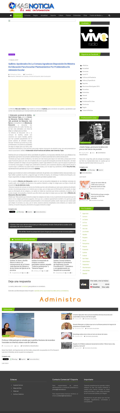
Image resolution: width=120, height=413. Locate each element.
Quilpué (84, 255)
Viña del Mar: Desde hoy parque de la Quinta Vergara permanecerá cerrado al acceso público (46, 231)
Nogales (84, 237)
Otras (85, 15)
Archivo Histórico (18, 394)
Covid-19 (85, 74)
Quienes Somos (18, 385)
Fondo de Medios (95, 15)
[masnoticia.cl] (10, 15)
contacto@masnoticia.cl (64, 396)
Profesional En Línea (88, 101)
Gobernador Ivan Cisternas (22, 76)
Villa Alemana (86, 267)
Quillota (84, 252)
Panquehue (85, 243)
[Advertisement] (41, 93)
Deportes (85, 83)
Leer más (82, 177)
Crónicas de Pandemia (89, 77)
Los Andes (85, 231)
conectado (25, 286)
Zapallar (84, 273)
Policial (68, 15)
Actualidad (44, 15)
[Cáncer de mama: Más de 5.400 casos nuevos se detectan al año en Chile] (84, 184)
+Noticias (85, 65)
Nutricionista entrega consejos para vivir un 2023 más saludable (100, 196)
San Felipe (85, 258)
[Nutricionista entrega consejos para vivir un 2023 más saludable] (84, 196)
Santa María (86, 261)
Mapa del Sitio (17, 388)
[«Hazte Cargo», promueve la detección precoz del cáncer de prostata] (94, 133)
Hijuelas (84, 234)
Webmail (15, 391)
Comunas (27, 15)
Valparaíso (85, 264)
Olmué (84, 240)
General (84, 95)
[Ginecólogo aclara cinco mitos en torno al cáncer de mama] (66, 335)
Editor (25, 273)
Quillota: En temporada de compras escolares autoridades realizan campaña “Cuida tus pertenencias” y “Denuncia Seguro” (41, 264)
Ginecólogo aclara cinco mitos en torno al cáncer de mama (90, 334)
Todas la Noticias (87, 110)
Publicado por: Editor (15, 74)
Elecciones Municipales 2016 (91, 86)
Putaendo (85, 249)
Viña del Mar (86, 270)
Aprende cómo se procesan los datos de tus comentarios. (51, 291)
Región (35, 15)
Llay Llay (84, 228)
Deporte (53, 15)
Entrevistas (77, 15)
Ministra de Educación (34, 76)
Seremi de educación (46, 76)
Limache (84, 225)
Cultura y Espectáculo (88, 80)
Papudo (84, 246)
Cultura (61, 15)
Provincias (18, 15)
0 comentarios (28, 74)
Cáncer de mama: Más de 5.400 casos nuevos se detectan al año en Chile (98, 184)
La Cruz (84, 222)
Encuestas (85, 89)
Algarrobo (85, 213)
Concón (84, 216)
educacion (12, 76)
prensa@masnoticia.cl (59, 389)
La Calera (85, 219)
